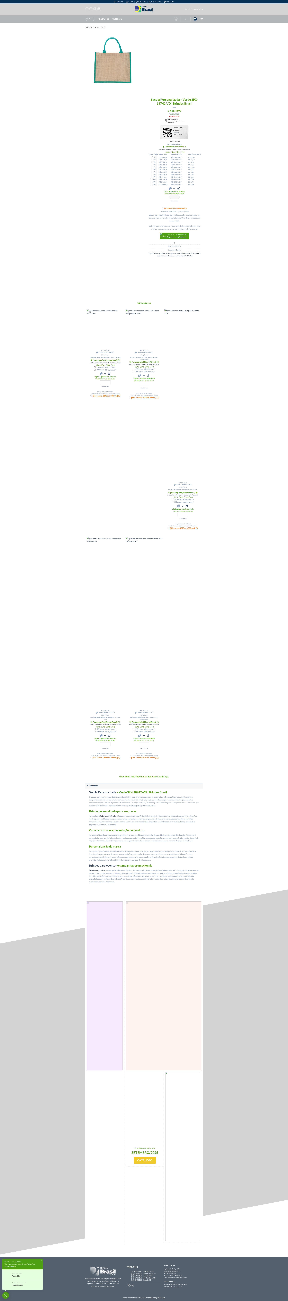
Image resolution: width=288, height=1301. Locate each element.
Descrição (93, 785)
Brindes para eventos (103, 865)
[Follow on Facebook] (87, 9)
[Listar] (174, 243)
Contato (117, 19)
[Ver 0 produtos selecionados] (195, 18)
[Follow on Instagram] (91, 9)
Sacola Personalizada (102, 792)
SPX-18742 (188, 256)
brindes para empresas (173, 253)
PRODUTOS (103, 19)
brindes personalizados (188, 253)
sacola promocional (179, 256)
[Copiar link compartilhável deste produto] (179, 188)
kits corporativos (147, 800)
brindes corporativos (158, 253)
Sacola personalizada (165, 256)
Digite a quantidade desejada (174, 192)
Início (88, 27)
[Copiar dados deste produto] (170, 188)
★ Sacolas (100, 27)
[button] (194, 9)
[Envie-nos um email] (99, 9)
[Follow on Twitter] (95, 9)
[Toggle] (87, 785)
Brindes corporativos (97, 870)
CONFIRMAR (174, 201)
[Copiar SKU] (97, 352)
